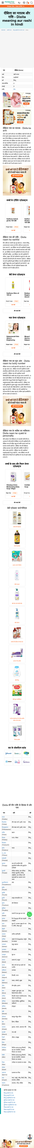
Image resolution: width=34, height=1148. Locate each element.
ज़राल (3, 960)
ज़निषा (3, 939)
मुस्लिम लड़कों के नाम (9, 1102)
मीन (14, 89)
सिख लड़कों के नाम (9, 1109)
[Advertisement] (17, 50)
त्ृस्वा (4, 853)
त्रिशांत (4, 843)
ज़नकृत (4, 954)
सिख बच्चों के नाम (8, 1107)
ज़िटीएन (4, 1047)
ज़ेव (3, 1022)
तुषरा (3, 903)
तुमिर (3, 887)
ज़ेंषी (3, 1011)
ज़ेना (3, 991)
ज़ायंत (3, 975)
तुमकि (3, 892)
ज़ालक (3, 1027)
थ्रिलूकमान (5, 827)
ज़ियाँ (3, 1037)
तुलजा (3, 863)
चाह (3, 1078)
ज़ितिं (3, 1055)
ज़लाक (3, 934)
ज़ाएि (3, 913)
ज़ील (3, 985)
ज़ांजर (3, 918)
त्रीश (3, 832)
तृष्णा (3, 848)
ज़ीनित (3, 1006)
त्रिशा (3, 837)
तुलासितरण (5, 882)
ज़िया (3, 1062)
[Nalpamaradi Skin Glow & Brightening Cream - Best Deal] (13, 328)
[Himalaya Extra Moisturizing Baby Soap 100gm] (13, 476)
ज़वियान (4, 970)
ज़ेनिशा (3, 1001)
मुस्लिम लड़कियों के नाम (10, 1105)
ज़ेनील (3, 996)
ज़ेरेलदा (4, 1016)
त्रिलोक (4, 822)
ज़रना (3, 965)
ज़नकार (4, 944)
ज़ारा (3, 923)
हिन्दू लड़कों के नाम (9, 1095)
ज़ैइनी (3, 929)
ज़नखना (4, 949)
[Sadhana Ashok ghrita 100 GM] (13, 210)
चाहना (3, 1083)
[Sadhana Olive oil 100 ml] (13, 284)
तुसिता (3, 908)
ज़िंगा (3, 1042)
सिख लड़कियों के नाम (9, 1112)
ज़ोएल (3, 1067)
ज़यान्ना (4, 1072)
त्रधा (3, 817)
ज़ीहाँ (3, 980)
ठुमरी (3, 898)
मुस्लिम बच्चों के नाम (9, 1100)
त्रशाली (4, 858)
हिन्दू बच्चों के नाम (8, 1093)
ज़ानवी (3, 1032)
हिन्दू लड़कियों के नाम (9, 1098)
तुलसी (3, 871)
